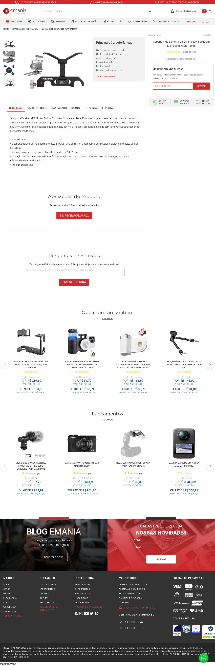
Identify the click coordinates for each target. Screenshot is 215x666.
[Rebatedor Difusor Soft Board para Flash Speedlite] (133, 444)
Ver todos (16, 21)
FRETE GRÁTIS (47, 602)
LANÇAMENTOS (47, 589)
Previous (5, 364)
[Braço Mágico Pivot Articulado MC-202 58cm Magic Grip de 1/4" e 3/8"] (184, 342)
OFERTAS (44, 594)
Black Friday (82, 602)
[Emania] (14, 11)
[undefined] (54, 68)
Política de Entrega (130, 598)
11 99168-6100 (134, 628)
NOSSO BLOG (81, 598)
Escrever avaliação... (74, 215)
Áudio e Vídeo (139, 21)
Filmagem (60, 21)
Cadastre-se (190, 11)
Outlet (205, 22)
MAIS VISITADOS (48, 585)
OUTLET (44, 598)
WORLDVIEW (9, 607)
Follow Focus (51, 118)
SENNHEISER (9, 611)
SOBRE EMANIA (82, 585)
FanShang (155, 35)
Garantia (124, 602)
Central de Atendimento (133, 585)
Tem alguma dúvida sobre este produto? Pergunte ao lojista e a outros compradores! (74, 264)
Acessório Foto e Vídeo (168, 21)
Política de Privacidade (88, 607)
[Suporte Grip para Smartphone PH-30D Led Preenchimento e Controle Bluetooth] (82, 342)
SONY (6, 585)
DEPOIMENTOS (82, 589)
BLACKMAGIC (10, 598)
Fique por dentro (53, 557)
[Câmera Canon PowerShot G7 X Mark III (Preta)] (82, 444)
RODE (6, 602)
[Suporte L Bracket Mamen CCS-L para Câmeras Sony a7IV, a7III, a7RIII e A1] (31, 342)
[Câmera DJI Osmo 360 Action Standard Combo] (184, 444)
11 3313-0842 (134, 622)
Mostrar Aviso (8, 663)
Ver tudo (107, 318)
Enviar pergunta (74, 282)
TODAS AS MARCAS (13, 616)
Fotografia (38, 21)
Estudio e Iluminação (86, 21)
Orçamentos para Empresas (139, 608)
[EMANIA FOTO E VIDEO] (6, 29)
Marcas (191, 22)
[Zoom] (9, 43)
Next (210, 364)
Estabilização (114, 21)
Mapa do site (82, 594)
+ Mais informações (105, 76)
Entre (178, 11)
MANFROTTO (9, 594)
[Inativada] (177, 630)
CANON (7, 589)
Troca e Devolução (130, 594)
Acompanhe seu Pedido (132, 589)
